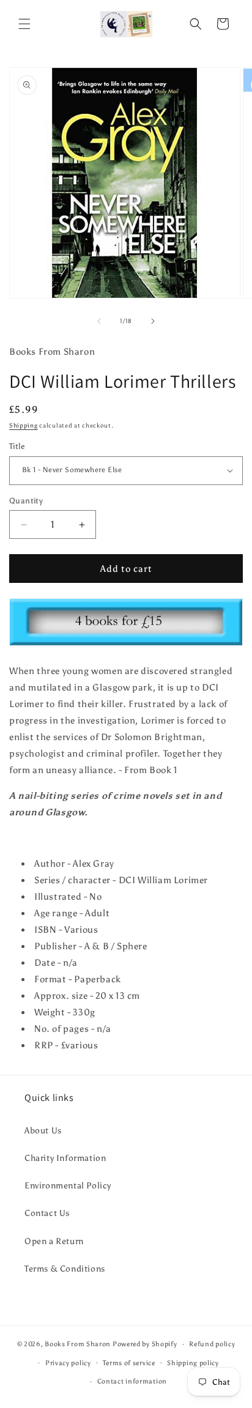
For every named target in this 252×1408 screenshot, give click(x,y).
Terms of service (129, 1363)
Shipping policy (193, 1363)
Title (16, 446)
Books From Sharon (78, 1344)
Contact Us (47, 1213)
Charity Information (65, 1158)
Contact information (132, 1381)
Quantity (26, 500)
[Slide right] (152, 321)
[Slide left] (99, 321)
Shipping (23, 425)
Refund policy (212, 1344)
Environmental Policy (67, 1185)
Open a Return (54, 1241)
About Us (43, 1130)
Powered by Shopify (145, 1344)
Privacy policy (68, 1363)
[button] (24, 23)
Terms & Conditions (64, 1269)
